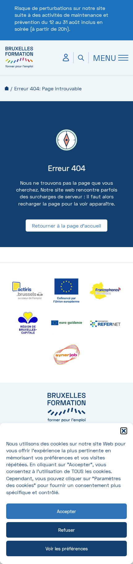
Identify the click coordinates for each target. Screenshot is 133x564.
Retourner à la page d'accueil (66, 225)
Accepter (66, 511)
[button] (124, 431)
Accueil (7, 88)
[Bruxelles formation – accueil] (19, 67)
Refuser (66, 530)
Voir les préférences (66, 548)
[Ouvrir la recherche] (80, 57)
